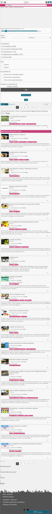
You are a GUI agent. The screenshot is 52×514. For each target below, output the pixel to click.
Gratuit (6, 64)
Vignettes (12, 104)
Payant (6, 67)
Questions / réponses (10, 500)
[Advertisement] (26, 17)
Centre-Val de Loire (7, 111)
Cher (17, 111)
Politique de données (10, 504)
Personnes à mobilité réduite (13, 74)
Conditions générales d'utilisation (14, 502)
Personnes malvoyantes (12, 77)
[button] (26, 95)
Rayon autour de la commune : (11, 29)
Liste (3, 104)
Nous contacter (8, 494)
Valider (26, 99)
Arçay (2, 483)
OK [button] (26, 89)
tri (26, 104)
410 (37, 511)
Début (3, 38)
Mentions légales (8, 497)
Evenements (5, 466)
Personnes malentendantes (13, 80)
